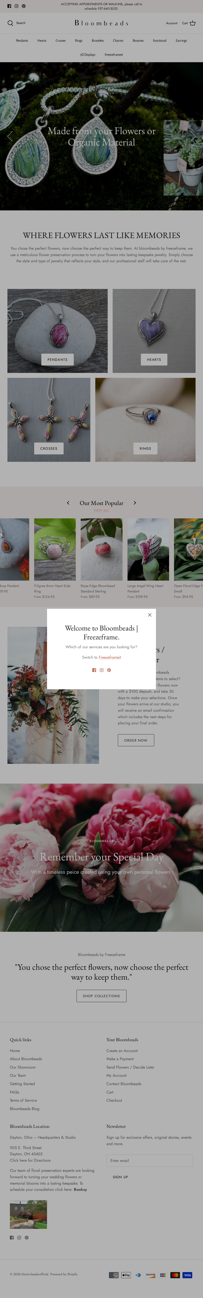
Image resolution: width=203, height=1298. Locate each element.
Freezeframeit (110, 657)
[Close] (149, 614)
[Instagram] (101, 670)
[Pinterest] (109, 670)
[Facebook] (94, 670)
